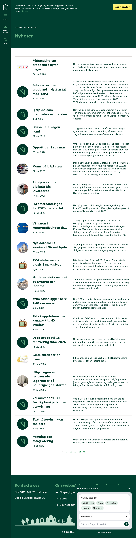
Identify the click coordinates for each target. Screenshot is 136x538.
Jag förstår (122, 7)
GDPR (63, 498)
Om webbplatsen (69, 505)
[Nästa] (84, 451)
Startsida (18, 27)
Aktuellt (26, 27)
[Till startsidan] (5, 7)
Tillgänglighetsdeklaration (74, 492)
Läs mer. (25, 11)
